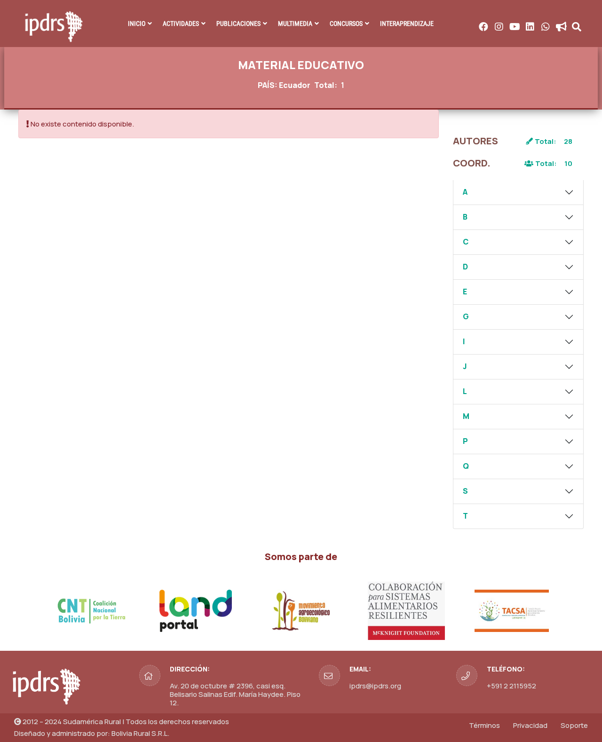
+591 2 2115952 (511, 686)
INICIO (136, 23)
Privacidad (530, 725)
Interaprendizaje (407, 23)
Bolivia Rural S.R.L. (140, 733)
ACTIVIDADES (181, 23)
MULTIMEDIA (295, 23)
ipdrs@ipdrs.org (375, 686)
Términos (484, 725)
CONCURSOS (346, 23)
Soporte (574, 725)
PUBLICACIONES (238, 23)
